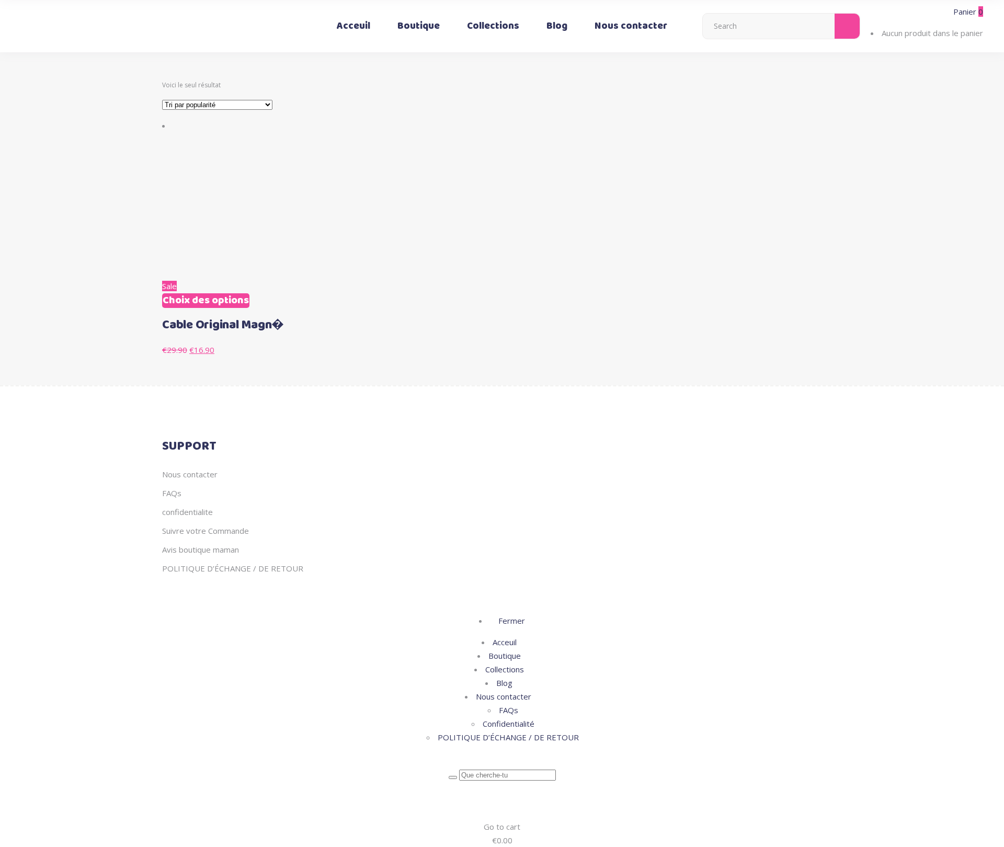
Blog (504, 683)
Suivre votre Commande (205, 530)
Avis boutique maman (200, 549)
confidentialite (187, 512)
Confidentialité (508, 723)
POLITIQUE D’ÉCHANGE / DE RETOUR (232, 568)
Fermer (510, 620)
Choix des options (206, 300)
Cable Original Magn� (223, 325)
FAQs (171, 493)
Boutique (504, 655)
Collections (504, 669)
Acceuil (505, 642)
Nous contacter (190, 474)
